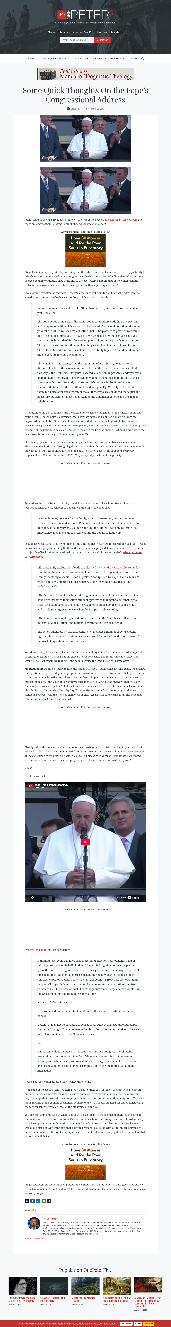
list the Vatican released (118, 567)
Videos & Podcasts (53, 58)
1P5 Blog (32, 1210)
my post (47, 272)
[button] (142, 58)
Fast (87, 58)
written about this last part (46, 949)
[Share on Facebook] (32, 1201)
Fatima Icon (99, 58)
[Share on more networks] (49, 1201)
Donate (133, 58)
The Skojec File (91, 1234)
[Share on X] (27, 1201)
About (31, 58)
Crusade (76, 58)
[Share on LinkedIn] (38, 1201)
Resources (115, 58)
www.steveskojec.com (34, 1238)
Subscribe (102, 39)
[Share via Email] (44, 1201)
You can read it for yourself (120, 219)
